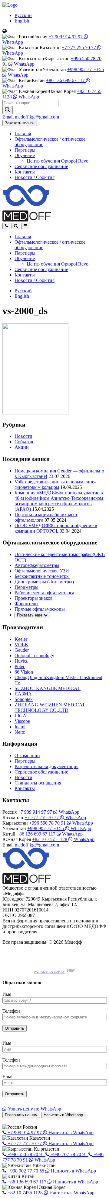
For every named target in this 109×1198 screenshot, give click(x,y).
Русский (23, 15)
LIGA (20, 715)
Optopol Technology (34, 655)
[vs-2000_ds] (35, 412)
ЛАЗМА (23, 693)
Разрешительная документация (46, 766)
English (22, 20)
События (24, 441)
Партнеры (25, 150)
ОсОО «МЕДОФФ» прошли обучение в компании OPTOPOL (56, 528)
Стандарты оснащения (38, 782)
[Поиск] (7, 110)
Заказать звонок (20, 123)
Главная (23, 133)
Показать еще (30, 615)
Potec (20, 666)
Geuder (22, 650)
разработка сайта (49, 971)
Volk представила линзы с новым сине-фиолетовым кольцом (55, 484)
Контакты (25, 171)
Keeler (21, 639)
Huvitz (21, 661)
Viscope (22, 721)
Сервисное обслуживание (41, 166)
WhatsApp (24, 64)
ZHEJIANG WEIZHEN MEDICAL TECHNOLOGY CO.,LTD (50, 707)
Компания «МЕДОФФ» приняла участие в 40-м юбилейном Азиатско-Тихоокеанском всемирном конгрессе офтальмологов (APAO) (59, 501)
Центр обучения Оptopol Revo (57, 160)
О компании (27, 755)
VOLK (21, 644)
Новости (34, 177)
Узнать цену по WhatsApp (34, 1108)
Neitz (20, 732)
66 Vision (24, 672)
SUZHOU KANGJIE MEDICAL (48, 688)
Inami (20, 726)
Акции (22, 447)
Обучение (25, 155)
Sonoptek (24, 699)
